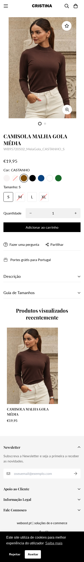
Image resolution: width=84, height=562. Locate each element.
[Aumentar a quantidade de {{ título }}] (76, 213)
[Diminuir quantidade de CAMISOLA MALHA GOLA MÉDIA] (31, 213)
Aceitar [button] (33, 554)
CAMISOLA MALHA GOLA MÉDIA (27, 411)
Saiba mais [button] (53, 543)
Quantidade (12, 213)
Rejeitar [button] (14, 554)
